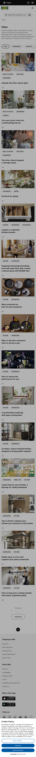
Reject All (18, 745)
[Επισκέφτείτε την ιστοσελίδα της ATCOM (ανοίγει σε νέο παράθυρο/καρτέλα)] (18, 754)
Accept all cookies (18, 750)
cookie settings (17, 740)
